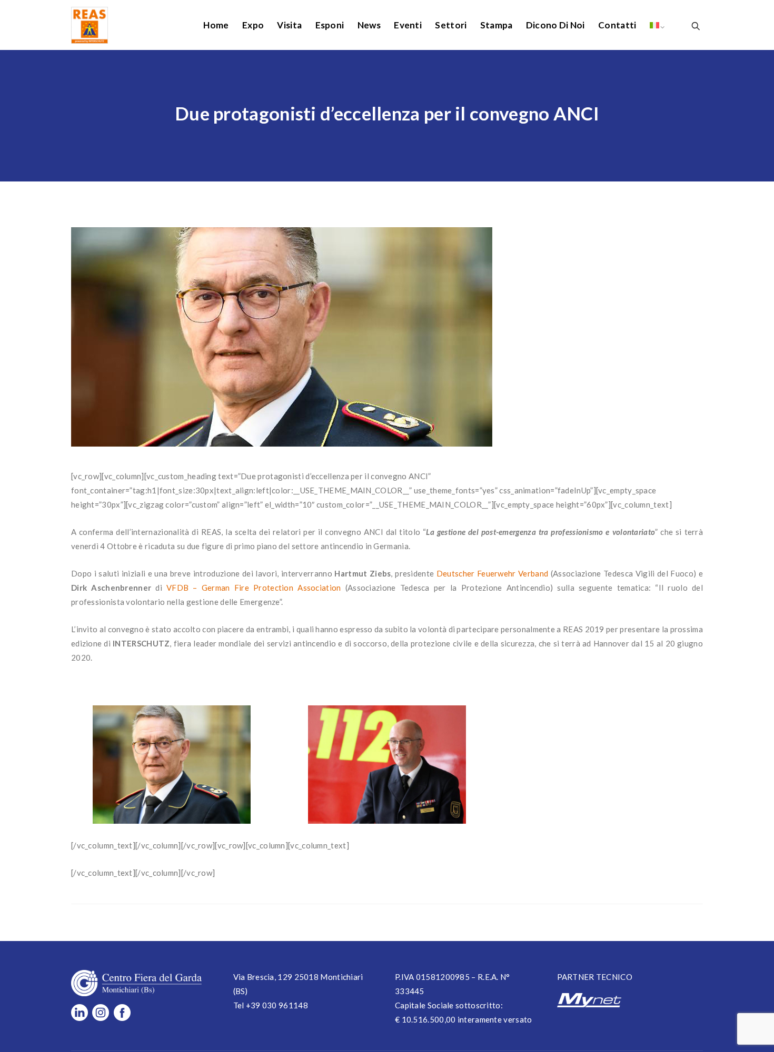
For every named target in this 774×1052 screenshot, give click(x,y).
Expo (253, 25)
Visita (289, 25)
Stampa (496, 25)
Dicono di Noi (555, 25)
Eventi (408, 25)
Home (216, 25)
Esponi (329, 25)
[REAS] (89, 25)
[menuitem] (654, 25)
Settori (451, 25)
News (369, 25)
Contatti (617, 25)
